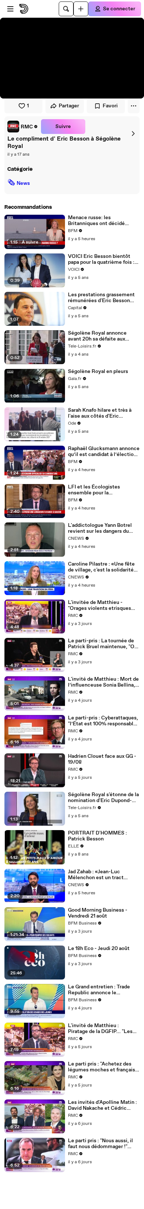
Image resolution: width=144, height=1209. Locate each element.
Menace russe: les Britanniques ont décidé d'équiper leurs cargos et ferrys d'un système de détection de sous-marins (98, 221)
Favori (110, 106)
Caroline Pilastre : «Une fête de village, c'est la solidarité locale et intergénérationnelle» (101, 567)
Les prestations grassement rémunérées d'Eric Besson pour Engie (101, 298)
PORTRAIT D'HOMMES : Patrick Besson (97, 836)
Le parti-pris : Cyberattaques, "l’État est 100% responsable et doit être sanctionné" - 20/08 (103, 721)
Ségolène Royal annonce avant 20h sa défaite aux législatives (97, 336)
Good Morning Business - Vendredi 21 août (97, 913)
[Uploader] (80, 8)
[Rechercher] (66, 8)
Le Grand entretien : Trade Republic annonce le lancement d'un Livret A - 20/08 (99, 990)
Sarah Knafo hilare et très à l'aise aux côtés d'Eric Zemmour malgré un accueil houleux (101, 413)
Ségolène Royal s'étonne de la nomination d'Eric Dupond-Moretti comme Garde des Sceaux (103, 798)
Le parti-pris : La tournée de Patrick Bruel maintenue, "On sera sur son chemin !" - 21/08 (102, 644)
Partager (69, 106)
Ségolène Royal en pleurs (98, 371)
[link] (22, 126)
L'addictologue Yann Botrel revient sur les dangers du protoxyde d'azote (100, 528)
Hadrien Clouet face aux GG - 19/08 (102, 759)
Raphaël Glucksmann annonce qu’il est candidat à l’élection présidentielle (104, 451)
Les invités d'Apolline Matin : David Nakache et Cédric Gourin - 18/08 (102, 1105)
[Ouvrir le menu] (10, 8)
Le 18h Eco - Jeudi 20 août (99, 948)
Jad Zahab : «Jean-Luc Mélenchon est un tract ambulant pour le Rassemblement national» (99, 875)
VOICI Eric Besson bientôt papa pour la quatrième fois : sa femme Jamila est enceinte (103, 259)
